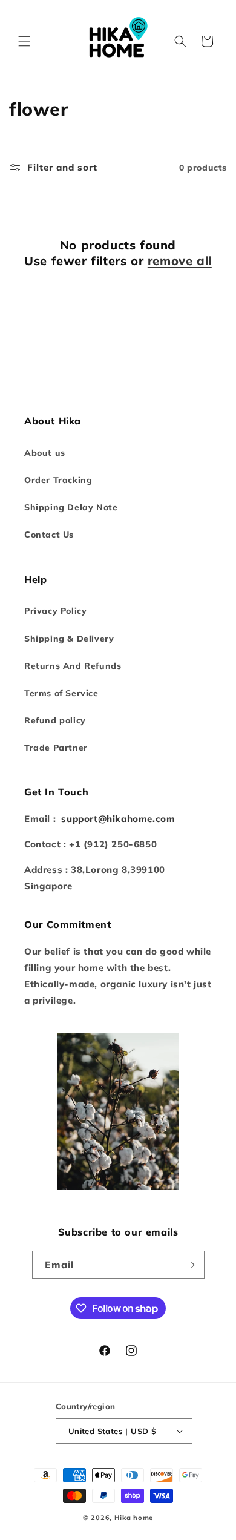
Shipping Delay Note (70, 507)
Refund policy (55, 720)
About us (44, 452)
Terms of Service (61, 693)
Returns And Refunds (72, 665)
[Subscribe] (190, 1265)
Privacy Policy (55, 610)
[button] (24, 41)
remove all (180, 260)
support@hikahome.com (117, 818)
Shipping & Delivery (69, 638)
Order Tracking (58, 480)
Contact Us (49, 534)
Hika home (133, 1517)
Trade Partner (56, 747)
